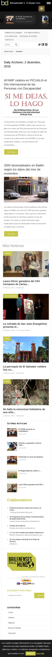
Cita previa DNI (11, 36)
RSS (41, 8)
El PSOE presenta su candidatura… (26, 430)
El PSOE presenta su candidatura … (24, 18)
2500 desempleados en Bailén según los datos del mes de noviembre (24, 169)
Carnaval (12, 633)
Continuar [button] (30, 653)
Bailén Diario (8, 51)
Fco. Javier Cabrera (23, 330)
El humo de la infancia (17, 526)
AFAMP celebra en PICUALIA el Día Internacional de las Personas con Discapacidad (25, 84)
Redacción (20, 288)
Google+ (46, 44)
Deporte (11, 623)
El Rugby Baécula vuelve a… (29, 471)
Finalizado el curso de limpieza (30, 457)
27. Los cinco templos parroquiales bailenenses (27, 532)
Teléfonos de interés (28, 36)
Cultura (8, 253)
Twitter (39, 44)
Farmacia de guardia (13, 33)
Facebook (43, 44)
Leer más (11, 152)
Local (7, 339)
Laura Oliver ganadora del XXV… (31, 485)
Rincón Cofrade (11, 296)
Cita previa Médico (32, 33)
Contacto (9, 40)
